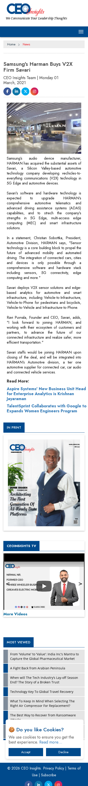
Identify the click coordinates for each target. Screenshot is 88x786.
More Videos (15, 614)
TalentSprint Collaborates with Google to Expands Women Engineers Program (46, 408)
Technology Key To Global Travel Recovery (41, 691)
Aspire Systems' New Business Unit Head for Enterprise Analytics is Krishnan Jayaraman (46, 394)
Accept (25, 752)
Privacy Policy (53, 768)
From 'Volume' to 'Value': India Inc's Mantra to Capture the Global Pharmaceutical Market (44, 656)
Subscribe (48, 775)
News (26, 44)
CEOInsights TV (21, 545)
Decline (63, 752)
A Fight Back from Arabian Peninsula (37, 668)
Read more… (50, 742)
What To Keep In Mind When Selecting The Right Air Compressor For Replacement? (42, 703)
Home (11, 44)
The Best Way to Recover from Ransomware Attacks (43, 717)
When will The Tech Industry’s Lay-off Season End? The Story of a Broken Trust (44, 679)
